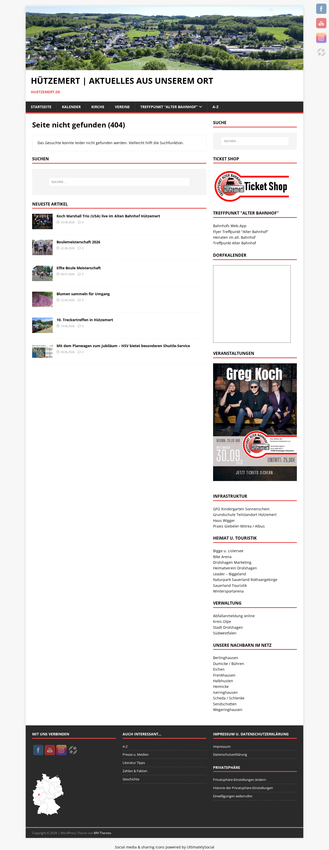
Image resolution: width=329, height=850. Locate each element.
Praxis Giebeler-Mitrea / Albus (239, 526)
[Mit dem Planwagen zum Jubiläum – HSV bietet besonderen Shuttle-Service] (42, 356)
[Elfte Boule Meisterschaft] (42, 278)
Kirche (97, 106)
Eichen (219, 669)
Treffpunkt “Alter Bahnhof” (169, 106)
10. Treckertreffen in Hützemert (85, 319)
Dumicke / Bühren (228, 663)
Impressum (222, 746)
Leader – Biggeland (229, 573)
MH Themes (102, 833)
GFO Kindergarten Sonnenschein (241, 508)
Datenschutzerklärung (230, 754)
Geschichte (131, 779)
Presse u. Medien (136, 754)
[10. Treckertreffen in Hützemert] (42, 330)
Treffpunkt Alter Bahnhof (234, 243)
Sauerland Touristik (230, 585)
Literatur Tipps (134, 762)
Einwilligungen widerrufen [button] (232, 796)
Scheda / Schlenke (228, 698)
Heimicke (221, 686)
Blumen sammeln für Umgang (83, 293)
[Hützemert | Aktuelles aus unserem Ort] (164, 67)
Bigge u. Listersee (228, 550)
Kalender (71, 106)
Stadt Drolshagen (228, 627)
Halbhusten (223, 680)
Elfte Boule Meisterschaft (79, 267)
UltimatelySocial (200, 847)
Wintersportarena (228, 591)
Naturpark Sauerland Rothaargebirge (245, 579)
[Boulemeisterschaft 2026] (42, 252)
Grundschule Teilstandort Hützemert (245, 514)
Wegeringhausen (227, 709)
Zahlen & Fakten (135, 771)
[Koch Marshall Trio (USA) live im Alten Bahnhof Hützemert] (42, 226)
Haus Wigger (224, 520)
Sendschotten (225, 703)
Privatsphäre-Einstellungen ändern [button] (239, 779)
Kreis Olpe (222, 621)
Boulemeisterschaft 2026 (78, 241)
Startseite (41, 106)
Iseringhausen (225, 692)
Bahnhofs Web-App (229, 225)
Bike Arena (222, 556)
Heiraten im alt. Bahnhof (234, 237)
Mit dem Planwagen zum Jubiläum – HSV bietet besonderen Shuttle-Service (123, 345)
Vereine (122, 106)
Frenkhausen (224, 675)
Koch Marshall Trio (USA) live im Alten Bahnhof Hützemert (108, 216)
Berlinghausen (225, 657)
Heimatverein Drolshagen (235, 568)
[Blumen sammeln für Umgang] (42, 304)
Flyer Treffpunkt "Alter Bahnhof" (240, 231)
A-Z (215, 106)
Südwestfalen (224, 633)
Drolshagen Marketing (232, 562)
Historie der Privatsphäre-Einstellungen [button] (243, 788)
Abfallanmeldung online (234, 615)
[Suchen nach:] (119, 182)
